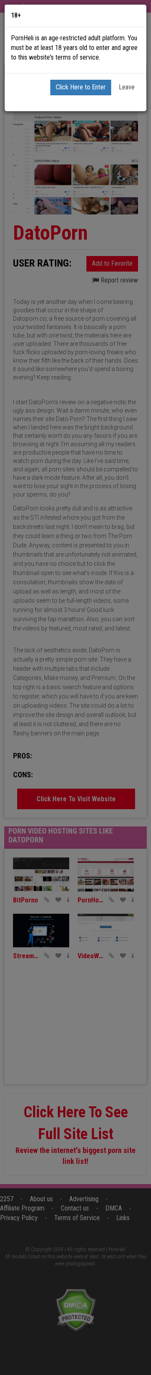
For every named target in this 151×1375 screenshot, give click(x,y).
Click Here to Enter (81, 87)
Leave (127, 87)
